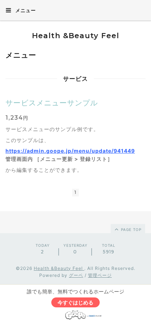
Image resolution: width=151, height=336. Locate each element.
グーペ (76, 275)
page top (130, 229)
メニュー (25, 10)
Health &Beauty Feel (75, 35)
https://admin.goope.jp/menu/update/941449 (70, 151)
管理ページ (100, 275)
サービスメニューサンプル (51, 102)
